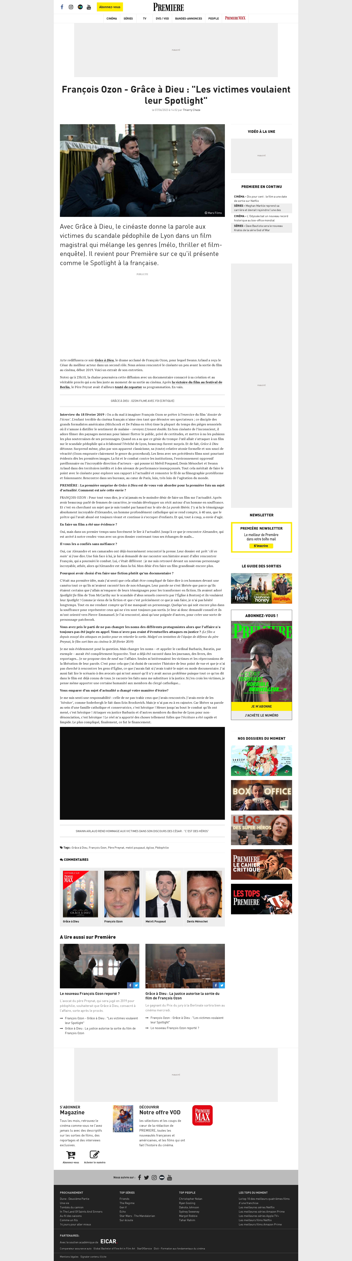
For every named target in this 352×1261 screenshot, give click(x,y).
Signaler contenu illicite (93, 1256)
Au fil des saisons (71, 1215)
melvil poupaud (135, 847)
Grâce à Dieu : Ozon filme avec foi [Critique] (142, 400)
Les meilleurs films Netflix (255, 1220)
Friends (124, 1198)
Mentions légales (69, 1256)
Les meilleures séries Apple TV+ (259, 1215)
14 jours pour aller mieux (75, 1224)
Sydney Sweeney (189, 1211)
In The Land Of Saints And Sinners (81, 1211)
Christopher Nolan (190, 1198)
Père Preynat (116, 847)
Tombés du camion (72, 1207)
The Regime (127, 1203)
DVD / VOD (162, 18)
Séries (128, 18)
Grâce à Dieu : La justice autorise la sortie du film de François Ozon (182, 995)
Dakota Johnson (189, 1207)
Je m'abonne (261, 706)
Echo (123, 1211)
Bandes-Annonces (188, 18)
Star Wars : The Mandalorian (137, 1215)
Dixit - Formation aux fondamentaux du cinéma (179, 1248)
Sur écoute (126, 1220)
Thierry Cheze (191, 109)
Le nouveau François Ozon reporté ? (90, 993)
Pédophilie (162, 847)
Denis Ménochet (197, 921)
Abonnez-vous (109, 7)
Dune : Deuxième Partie (74, 1198)
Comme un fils (69, 1220)
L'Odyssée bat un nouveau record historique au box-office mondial (261, 218)
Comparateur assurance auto (75, 1248)
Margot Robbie (188, 1215)
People (213, 18)
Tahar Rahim (187, 1220)
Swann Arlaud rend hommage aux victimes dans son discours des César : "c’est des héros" (142, 831)
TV (144, 18)
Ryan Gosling (187, 1203)
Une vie (64, 1203)
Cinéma (112, 18)
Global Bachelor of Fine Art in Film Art (114, 1248)
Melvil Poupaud (156, 921)
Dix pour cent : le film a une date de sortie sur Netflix (260, 198)
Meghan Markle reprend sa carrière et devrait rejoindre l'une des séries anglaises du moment (257, 208)
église (150, 847)
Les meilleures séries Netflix (257, 1207)
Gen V (123, 1207)
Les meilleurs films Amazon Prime (260, 1224)
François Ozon (98, 847)
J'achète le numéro (261, 715)
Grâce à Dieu (79, 847)
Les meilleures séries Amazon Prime (262, 1211)
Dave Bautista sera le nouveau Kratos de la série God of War (258, 228)
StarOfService (144, 1248)
